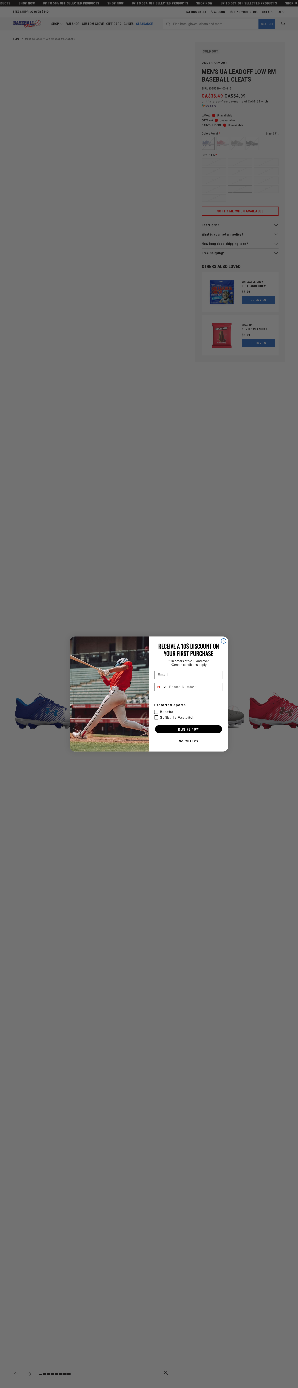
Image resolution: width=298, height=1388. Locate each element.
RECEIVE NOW (188, 729)
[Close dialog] (223, 641)
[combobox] (160, 687)
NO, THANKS (188, 741)
